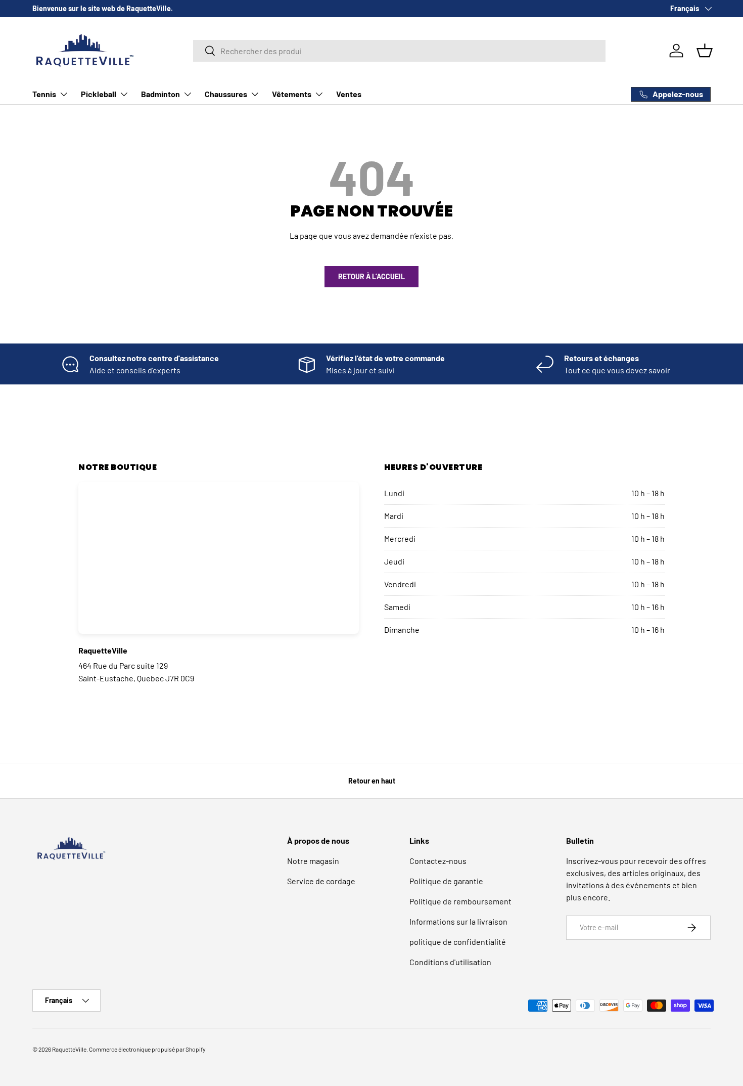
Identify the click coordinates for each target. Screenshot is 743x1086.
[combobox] (399, 51)
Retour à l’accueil (371, 276)
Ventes (348, 94)
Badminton (160, 94)
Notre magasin (313, 860)
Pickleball (98, 94)
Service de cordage (321, 881)
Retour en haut (371, 780)
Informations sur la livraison (458, 921)
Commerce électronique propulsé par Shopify (147, 1049)
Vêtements (291, 94)
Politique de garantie (446, 881)
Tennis (44, 94)
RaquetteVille (69, 1049)
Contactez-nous (438, 860)
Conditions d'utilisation (450, 962)
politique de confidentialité (457, 941)
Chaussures (226, 94)
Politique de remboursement (460, 901)
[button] (704, 50)
